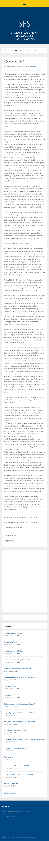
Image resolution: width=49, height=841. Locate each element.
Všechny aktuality (10, 793)
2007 (14, 786)
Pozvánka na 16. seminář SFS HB (17, 766)
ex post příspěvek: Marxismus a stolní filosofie (22, 677)
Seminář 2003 (16, 50)
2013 (16, 768)
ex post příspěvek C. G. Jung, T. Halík (18, 713)
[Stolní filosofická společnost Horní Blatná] (24, 23)
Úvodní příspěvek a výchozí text (16, 660)
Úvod (6, 50)
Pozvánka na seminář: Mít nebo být (17, 669)
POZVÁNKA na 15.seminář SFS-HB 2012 (19, 775)
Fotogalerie (8, 757)
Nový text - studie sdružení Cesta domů (19, 722)
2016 (18, 636)
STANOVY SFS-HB (11, 783)
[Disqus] (24, 580)
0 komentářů (32, 67)
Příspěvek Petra (10, 686)
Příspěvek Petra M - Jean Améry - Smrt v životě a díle (24, 739)
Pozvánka (8, 695)
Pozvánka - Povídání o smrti (15, 748)
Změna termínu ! (10, 642)
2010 (16, 715)
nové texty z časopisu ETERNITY (16, 730)
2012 (15, 777)
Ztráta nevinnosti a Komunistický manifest (20, 704)
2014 (16, 724)
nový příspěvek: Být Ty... (13, 633)
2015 (16, 680)
